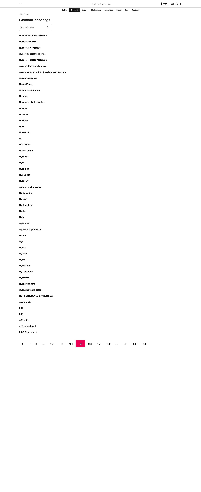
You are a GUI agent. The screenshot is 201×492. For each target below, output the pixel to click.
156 (90, 343)
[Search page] (176, 3)
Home (21, 14)
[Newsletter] (172, 3)
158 (109, 343)
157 (99, 343)
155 (80, 343)
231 (126, 343)
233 (144, 343)
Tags (26, 14)
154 (71, 343)
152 (52, 343)
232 (135, 343)
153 (61, 343)
